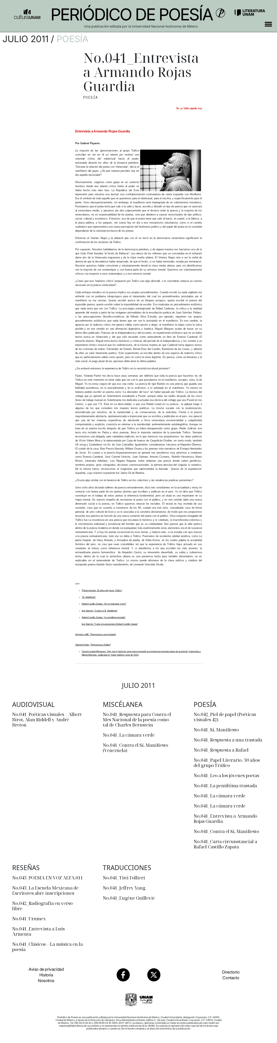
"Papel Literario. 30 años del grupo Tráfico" (102, 590)
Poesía (72, 38)
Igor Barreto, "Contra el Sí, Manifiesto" (100, 610)
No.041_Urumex (29, 918)
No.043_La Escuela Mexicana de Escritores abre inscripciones (45, 890)
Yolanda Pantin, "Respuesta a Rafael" (93, 644)
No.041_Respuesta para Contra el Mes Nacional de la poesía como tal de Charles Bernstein (137, 719)
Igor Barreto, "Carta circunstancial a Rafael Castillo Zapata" (110, 624)
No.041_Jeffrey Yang (124, 888)
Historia (46, 975)
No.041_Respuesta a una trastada (228, 740)
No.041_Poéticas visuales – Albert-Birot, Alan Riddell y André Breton (47, 719)
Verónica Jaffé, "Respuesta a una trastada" (95, 634)
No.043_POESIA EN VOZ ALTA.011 (47, 878)
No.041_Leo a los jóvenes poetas (226, 775)
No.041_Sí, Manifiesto (216, 730)
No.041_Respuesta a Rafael (221, 750)
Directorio (230, 972)
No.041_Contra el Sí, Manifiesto (226, 831)
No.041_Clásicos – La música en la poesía (47, 946)
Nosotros (46, 980)
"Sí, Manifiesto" (89, 597)
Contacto (230, 977)
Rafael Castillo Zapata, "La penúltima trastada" (104, 617)
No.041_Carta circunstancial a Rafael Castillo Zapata (225, 844)
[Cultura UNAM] (27, 12)
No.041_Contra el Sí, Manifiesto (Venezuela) (135, 747)
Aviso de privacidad (46, 969)
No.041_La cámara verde (129, 735)
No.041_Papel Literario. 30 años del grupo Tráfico (227, 762)
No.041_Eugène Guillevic (129, 898)
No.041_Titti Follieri (124, 878)
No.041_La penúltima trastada (225, 785)
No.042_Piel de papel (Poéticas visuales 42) (225, 716)
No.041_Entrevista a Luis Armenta (38, 931)
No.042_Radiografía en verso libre (42, 905)
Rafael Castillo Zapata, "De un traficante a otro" (104, 604)
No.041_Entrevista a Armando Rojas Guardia (225, 818)
